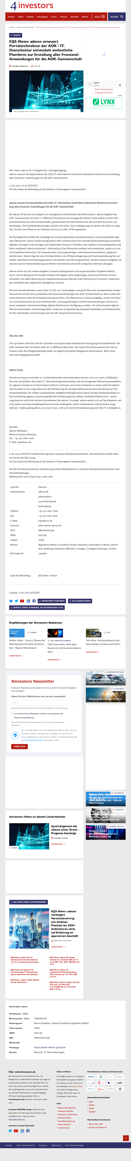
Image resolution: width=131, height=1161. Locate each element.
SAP (108, 632)
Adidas (33, 632)
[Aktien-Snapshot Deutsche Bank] (91, 1083)
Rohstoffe (74, 16)
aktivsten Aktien (77, 1086)
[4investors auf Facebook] (34, 601)
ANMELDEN (19, 746)
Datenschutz (56, 1145)
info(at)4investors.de (17, 1119)
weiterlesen (15, 655)
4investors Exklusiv (65, 1111)
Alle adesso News (81, 601)
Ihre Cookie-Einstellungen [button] (74, 1145)
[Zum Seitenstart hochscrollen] (126, 1138)
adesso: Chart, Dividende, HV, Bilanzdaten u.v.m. (38, 608)
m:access (63, 16)
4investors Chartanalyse (67, 1114)
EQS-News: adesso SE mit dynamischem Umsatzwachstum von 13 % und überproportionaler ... (25, 960)
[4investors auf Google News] (28, 601)
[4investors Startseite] (31, 6)
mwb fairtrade (63, 1127)
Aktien (20, 16)
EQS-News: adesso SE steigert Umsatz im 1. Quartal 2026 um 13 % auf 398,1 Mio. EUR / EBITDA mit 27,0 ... (64, 960)
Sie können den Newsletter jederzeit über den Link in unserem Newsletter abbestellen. (37, 723)
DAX (91, 1101)
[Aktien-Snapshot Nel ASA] (120, 1083)
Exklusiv (11, 16)
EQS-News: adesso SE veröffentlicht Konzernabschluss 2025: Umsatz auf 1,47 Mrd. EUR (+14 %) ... (63, 973)
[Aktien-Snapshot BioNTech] (110, 1077)
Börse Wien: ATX (96, 1124)
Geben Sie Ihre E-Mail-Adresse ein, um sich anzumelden (38, 696)
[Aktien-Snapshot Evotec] (110, 1083)
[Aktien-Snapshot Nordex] (91, 1089)
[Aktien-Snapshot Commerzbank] (120, 1077)
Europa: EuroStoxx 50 (97, 1127)
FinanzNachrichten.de (66, 1121)
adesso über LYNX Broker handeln (104, 106)
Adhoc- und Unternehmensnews (25, 27)
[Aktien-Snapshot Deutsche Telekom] (101, 1083)
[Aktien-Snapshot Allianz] (91, 1077)
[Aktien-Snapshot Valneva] (110, 1089)
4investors (12, 27)
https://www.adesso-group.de (50, 1047)
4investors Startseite (53, 601)
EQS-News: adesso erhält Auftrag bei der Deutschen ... (25, 981)
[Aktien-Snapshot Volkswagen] (120, 1089)
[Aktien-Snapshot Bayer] (101, 1077)
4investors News (64, 1117)
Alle (97, 16)
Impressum (43, 1145)
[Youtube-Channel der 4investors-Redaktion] (22, 601)
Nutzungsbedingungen (34, 740)
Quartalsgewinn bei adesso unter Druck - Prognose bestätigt (65, 830)
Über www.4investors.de (25, 1145)
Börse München (64, 1124)
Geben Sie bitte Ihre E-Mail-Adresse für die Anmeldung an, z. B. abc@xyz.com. (39, 708)
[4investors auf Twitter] (16, 601)
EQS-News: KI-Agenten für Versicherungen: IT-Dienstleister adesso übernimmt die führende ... (25, 972)
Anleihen (30, 16)
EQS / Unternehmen (65, 941)
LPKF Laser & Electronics (60, 641)
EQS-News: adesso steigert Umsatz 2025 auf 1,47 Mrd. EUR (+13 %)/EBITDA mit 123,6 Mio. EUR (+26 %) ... (64, 985)
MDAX (92, 1105)
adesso (17, 35)
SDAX (91, 1108)
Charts (54, 16)
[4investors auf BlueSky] (11, 601)
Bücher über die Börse (67, 1107)
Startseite (8, 1145)
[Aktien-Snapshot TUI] (101, 1089)
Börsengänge (42, 16)
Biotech (85, 16)
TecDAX (92, 1111)
